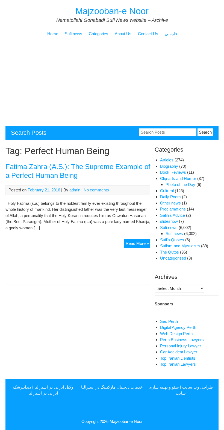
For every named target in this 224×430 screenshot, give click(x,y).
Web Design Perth (176, 333)
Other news (170, 203)
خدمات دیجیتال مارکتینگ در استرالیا (112, 387)
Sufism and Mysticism (180, 245)
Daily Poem (170, 196)
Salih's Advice (172, 215)
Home (52, 33)
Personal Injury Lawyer (180, 346)
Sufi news (73, 33)
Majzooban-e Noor (112, 11)
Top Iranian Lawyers (178, 364)
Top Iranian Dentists (177, 358)
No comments (96, 190)
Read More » (138, 244)
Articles (166, 160)
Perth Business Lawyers (182, 339)
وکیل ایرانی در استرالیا (53, 387)
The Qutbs (169, 252)
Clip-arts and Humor (178, 178)
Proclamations (173, 209)
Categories (98, 33)
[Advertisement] (112, 85)
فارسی (171, 33)
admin (74, 190)
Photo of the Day (180, 184)
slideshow (169, 221)
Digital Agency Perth (178, 327)
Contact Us (148, 33)
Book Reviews (173, 172)
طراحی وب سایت (197, 387)
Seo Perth (169, 321)
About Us (123, 33)
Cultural (167, 190)
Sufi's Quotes (172, 239)
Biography (169, 166)
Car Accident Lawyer (178, 352)
